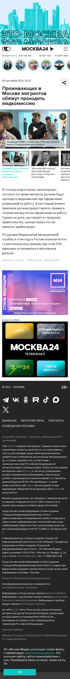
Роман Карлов (34, 260)
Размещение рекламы (18, 426)
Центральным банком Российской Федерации (34, 598)
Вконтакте (15, 399)
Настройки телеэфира (14, 437)
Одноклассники (25, 399)
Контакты (56, 421)
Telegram (5, 399)
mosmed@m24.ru (26, 556)
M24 (21, 387)
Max (56, 399)
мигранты (7, 260)
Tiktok (46, 399)
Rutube (35, 399)
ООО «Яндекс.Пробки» (32, 604)
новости (19, 260)
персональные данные (40, 653)
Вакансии (9, 421)
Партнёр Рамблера (12, 630)
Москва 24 (35, 49)
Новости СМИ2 (11, 320)
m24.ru (11, 446)
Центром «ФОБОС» (55, 593)
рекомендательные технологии (19, 587)
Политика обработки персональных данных (26, 578)
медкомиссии (51, 260)
